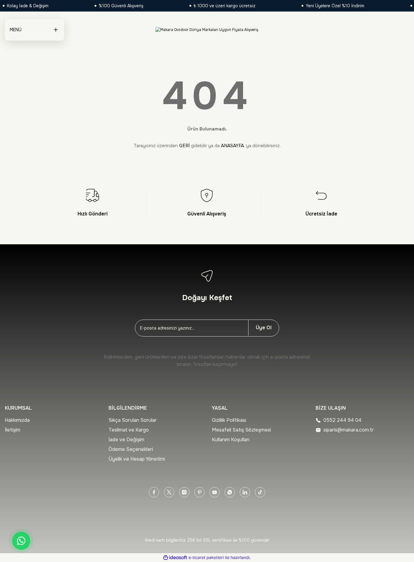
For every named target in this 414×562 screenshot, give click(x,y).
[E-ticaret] (206, 557)
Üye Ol (264, 327)
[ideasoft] (175, 557)
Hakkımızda (17, 420)
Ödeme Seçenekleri (131, 449)
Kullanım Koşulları (230, 439)
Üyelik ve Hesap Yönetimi (137, 459)
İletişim (12, 430)
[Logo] (206, 30)
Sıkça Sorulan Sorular (133, 420)
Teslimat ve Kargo (129, 430)
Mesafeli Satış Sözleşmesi (241, 430)
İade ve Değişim (126, 439)
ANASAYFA (232, 146)
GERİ (184, 146)
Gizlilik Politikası (229, 420)
